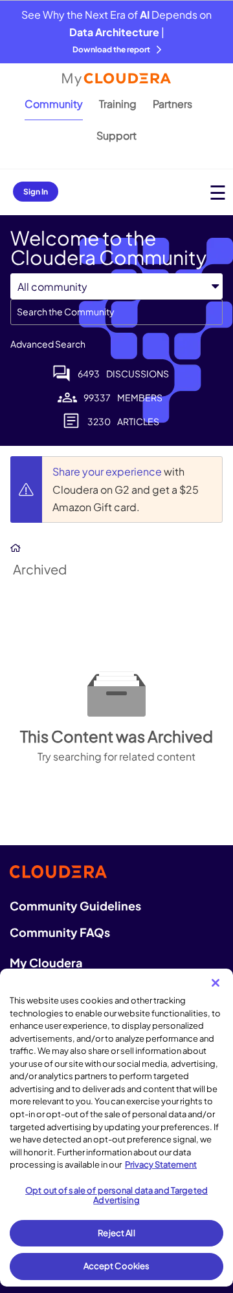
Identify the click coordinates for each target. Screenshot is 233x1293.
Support (116, 135)
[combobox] (116, 312)
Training (118, 103)
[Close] (215, 983)
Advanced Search (47, 344)
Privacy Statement (161, 1164)
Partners (172, 103)
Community (54, 103)
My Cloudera (46, 962)
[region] (116, 1128)
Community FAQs (60, 932)
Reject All (116, 1233)
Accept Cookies (116, 1266)
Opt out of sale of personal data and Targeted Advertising (116, 1195)
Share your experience (108, 471)
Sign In (35, 191)
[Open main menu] (218, 192)
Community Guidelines (75, 905)
